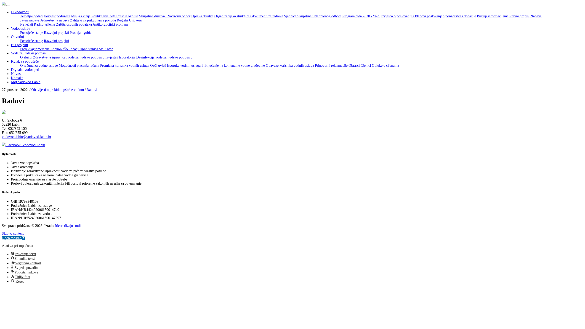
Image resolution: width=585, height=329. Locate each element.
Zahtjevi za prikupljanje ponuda (93, 20)
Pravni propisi (519, 16)
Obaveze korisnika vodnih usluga (290, 65)
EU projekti (19, 45)
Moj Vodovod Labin (25, 82)
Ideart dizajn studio (68, 226)
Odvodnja (18, 37)
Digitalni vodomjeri (25, 70)
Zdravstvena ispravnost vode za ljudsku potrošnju (68, 57)
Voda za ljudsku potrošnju (29, 53)
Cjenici (366, 65)
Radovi (92, 90)
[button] (13, 238)
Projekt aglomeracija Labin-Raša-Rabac (48, 49)
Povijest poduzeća (57, 16)
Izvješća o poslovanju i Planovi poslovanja (411, 16)
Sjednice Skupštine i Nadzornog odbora (312, 16)
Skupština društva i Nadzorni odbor (164, 16)
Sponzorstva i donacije (459, 16)
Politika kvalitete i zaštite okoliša (114, 16)
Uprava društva (202, 16)
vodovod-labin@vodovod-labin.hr (26, 137)
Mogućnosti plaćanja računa (79, 65)
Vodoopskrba (20, 28)
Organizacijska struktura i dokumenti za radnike (248, 16)
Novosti (16, 74)
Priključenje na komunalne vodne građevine (233, 65)
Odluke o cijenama (385, 65)
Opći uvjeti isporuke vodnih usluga (175, 65)
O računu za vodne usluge (39, 65)
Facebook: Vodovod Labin (25, 145)
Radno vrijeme (44, 24)
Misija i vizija (80, 16)
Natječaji (26, 24)
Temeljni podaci (31, 16)
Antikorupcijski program (110, 24)
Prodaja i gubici (81, 32)
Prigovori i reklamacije (331, 65)
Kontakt (17, 78)
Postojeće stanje (31, 32)
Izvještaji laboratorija (120, 57)
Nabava (536, 16)
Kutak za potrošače (25, 61)
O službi (26, 57)
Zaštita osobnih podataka (74, 24)
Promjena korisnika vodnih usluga (124, 65)
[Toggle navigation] (8, 5)
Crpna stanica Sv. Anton (95, 49)
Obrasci (354, 65)
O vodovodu (20, 12)
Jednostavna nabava (54, 20)
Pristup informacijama (492, 16)
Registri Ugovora (129, 20)
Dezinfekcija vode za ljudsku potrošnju (164, 57)
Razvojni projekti (56, 32)
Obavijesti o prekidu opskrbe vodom (57, 90)
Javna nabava (30, 20)
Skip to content (13, 233)
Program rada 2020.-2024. (361, 16)
